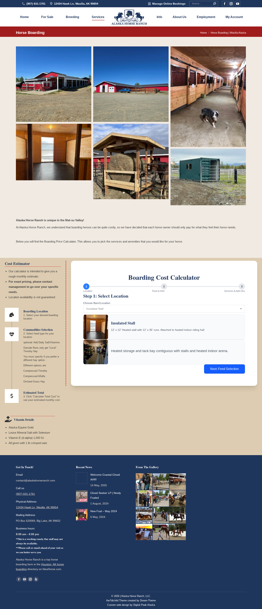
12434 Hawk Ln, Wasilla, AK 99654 (76, 3)
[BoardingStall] (53, 152)
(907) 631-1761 (35, 3)
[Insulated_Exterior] (131, 84)
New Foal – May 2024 (103, 511)
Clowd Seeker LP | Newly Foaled (105, 495)
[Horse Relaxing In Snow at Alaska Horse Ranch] (144, 515)
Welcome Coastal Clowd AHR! (105, 477)
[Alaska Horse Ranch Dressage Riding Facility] (177, 515)
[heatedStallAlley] (208, 96)
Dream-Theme (148, 600)
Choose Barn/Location (96, 302)
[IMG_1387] (177, 498)
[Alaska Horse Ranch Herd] (144, 532)
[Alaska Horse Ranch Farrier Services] (144, 481)
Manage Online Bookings (168, 3)
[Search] (214, 3)
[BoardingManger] (131, 161)
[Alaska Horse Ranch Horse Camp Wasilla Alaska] (144, 498)
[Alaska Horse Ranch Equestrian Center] (161, 481)
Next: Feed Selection (224, 369)
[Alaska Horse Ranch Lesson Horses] (177, 481)
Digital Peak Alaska (144, 604)
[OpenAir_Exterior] (53, 84)
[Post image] (81, 478)
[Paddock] (208, 177)
